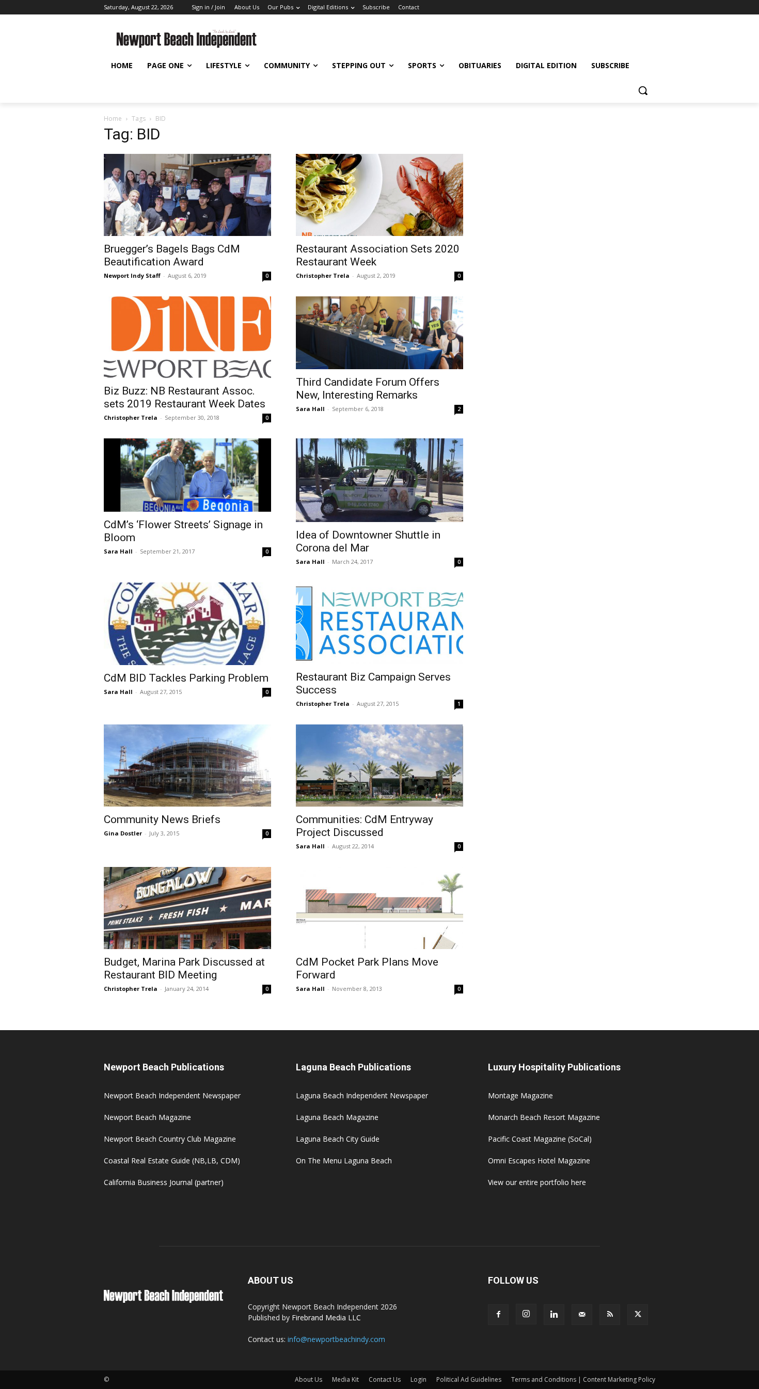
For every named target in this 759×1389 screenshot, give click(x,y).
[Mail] (582, 1314)
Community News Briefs (162, 819)
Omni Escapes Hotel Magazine (539, 1160)
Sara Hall (310, 409)
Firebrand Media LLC (326, 1317)
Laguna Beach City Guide (338, 1139)
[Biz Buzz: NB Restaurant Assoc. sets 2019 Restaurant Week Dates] (187, 337)
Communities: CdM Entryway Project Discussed (364, 826)
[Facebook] (498, 1314)
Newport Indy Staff (132, 275)
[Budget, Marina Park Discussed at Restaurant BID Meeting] (187, 908)
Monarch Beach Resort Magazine (544, 1117)
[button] (642, 90)
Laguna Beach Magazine (337, 1117)
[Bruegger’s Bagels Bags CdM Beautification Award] (187, 195)
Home (113, 118)
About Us (308, 1379)
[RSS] (609, 1314)
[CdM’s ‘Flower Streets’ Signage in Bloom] (187, 475)
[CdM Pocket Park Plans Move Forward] (379, 908)
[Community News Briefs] (187, 765)
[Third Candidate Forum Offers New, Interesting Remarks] (379, 333)
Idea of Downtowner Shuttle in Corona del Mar (368, 541)
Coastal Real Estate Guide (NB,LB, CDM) (172, 1160)
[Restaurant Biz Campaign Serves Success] (379, 623)
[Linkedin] (554, 1314)
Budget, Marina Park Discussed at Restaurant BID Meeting (184, 968)
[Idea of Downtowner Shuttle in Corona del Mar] (379, 480)
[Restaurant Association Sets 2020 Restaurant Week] (379, 195)
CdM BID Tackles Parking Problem (186, 678)
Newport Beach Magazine (147, 1117)
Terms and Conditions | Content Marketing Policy (583, 1379)
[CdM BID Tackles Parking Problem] (187, 624)
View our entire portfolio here (537, 1182)
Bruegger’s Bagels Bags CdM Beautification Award (172, 255)
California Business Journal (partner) (164, 1182)
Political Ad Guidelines (468, 1379)
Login (418, 1379)
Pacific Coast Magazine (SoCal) (540, 1139)
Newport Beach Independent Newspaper (172, 1095)
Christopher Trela (323, 275)
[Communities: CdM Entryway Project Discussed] (379, 765)
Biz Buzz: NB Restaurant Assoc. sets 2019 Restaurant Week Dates (184, 397)
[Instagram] (526, 1314)
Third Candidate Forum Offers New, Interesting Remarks (367, 388)
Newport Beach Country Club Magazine (170, 1139)
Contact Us (385, 1379)
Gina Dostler (123, 833)
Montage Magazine (520, 1095)
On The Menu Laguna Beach (344, 1160)
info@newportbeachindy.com (336, 1339)
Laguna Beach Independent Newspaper (362, 1095)
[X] (637, 1314)
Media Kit (345, 1379)
